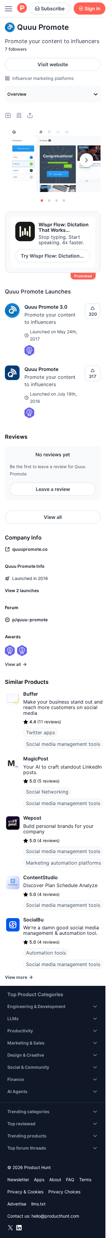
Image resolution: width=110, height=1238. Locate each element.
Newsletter (18, 1179)
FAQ (70, 1179)
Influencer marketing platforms (43, 78)
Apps (39, 1179)
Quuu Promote (41, 369)
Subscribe (52, 8)
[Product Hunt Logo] (22, 8)
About (55, 1179)
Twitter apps (40, 732)
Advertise (16, 1203)
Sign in (93, 8)
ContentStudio (40, 877)
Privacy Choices (64, 1191)
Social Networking (47, 792)
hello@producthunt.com (55, 1216)
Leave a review (53, 489)
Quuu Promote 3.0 (46, 307)
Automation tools (46, 953)
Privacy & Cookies (25, 1191)
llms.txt (38, 1203)
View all (53, 517)
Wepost (32, 818)
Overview (17, 94)
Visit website (53, 64)
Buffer (30, 694)
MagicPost (35, 759)
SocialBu (33, 920)
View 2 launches (22, 590)
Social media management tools (63, 744)
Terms (85, 1179)
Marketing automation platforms (63, 863)
